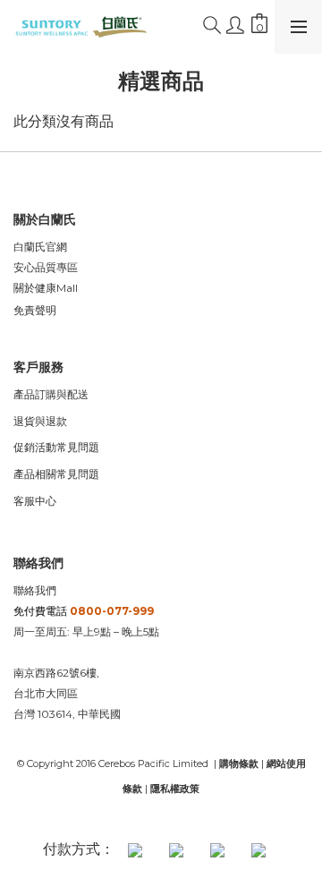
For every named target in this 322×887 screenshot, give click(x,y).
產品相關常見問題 (56, 474)
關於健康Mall (45, 287)
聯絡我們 (34, 590)
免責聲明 (34, 310)
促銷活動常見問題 (56, 447)
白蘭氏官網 (40, 246)
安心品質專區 (45, 267)
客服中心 (34, 500)
